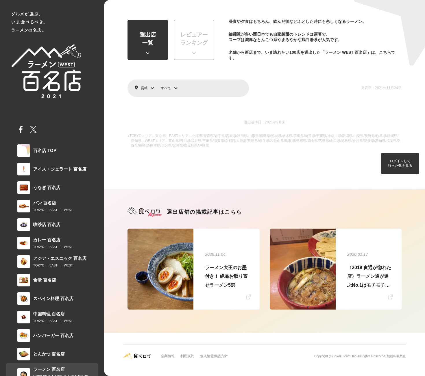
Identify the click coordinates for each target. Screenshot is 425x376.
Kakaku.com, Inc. (345, 356)
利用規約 (187, 356)
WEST (68, 210)
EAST (53, 210)
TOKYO (39, 210)
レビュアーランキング (194, 39)
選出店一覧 (148, 39)
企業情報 (168, 356)
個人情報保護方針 (214, 356)
